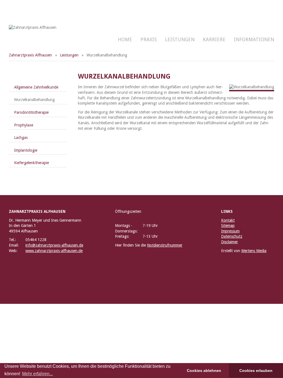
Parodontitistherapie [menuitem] (31, 112)
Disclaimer (229, 242)
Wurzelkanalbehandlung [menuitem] (34, 99)
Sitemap (228, 225)
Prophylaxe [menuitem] (23, 125)
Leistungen (69, 55)
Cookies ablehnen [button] (204, 370)
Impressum (230, 231)
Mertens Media (253, 250)
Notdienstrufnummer (164, 245)
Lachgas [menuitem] (21, 137)
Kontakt (228, 220)
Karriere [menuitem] (214, 39)
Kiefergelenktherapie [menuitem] (31, 162)
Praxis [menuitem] (148, 39)
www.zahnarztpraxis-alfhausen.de (54, 250)
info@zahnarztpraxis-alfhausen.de (54, 245)
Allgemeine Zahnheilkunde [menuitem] (36, 87)
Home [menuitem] (125, 39)
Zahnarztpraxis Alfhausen (30, 55)
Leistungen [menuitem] (180, 39)
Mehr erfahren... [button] (37, 373)
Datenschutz (231, 236)
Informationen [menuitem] (254, 39)
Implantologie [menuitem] (25, 150)
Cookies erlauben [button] (255, 370)
